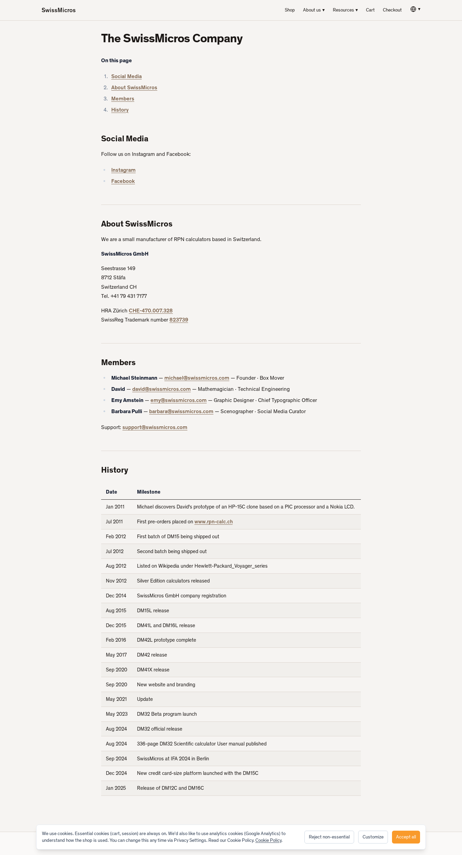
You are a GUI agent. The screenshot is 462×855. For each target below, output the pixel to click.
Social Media (126, 76)
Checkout (392, 10)
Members (122, 98)
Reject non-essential (329, 837)
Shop (290, 10)
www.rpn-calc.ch (213, 522)
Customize (373, 837)
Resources (345, 10)
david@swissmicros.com (161, 389)
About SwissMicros (134, 87)
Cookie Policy (268, 840)
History (120, 109)
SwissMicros (59, 10)
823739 (178, 319)
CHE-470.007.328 (151, 310)
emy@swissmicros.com (179, 400)
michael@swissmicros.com (196, 378)
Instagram (123, 170)
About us (314, 10)
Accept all (406, 837)
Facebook (123, 181)
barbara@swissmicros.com (181, 411)
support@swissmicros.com (154, 427)
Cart (370, 10)
